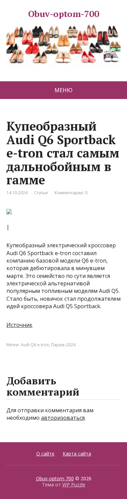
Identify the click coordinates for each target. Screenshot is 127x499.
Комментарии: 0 (71, 193)
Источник (19, 325)
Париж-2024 (63, 345)
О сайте (45, 453)
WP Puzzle (73, 484)
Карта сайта (77, 453)
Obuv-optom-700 (63, 14)
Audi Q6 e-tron (35, 345)
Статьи (41, 193)
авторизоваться (63, 417)
